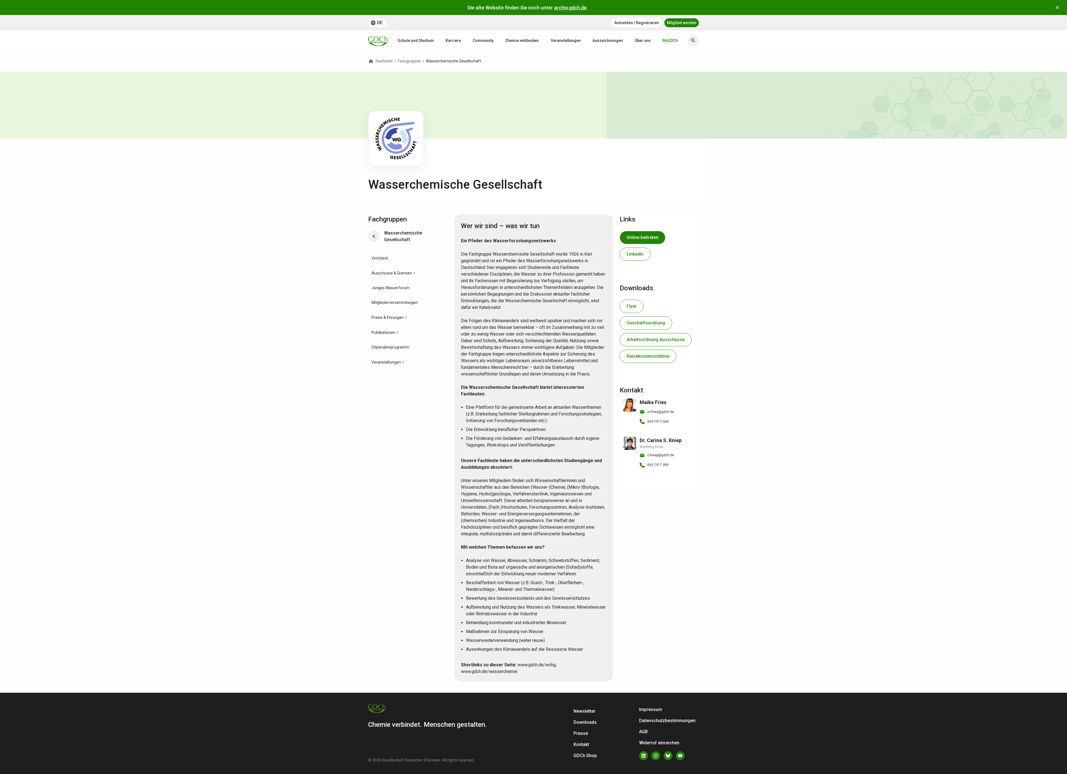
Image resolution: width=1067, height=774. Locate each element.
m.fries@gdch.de (660, 412)
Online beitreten (643, 237)
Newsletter (584, 711)
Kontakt (581, 744)
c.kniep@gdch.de (660, 455)
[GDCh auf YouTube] (680, 755)
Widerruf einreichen (659, 742)
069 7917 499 (658, 465)
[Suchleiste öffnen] (693, 40)
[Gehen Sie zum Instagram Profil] (655, 755)
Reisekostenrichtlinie (648, 356)
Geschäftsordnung (646, 323)
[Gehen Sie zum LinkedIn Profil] (643, 755)
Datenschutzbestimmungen (667, 720)
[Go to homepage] (378, 40)
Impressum (650, 709)
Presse (581, 733)
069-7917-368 (658, 421)
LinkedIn (635, 254)
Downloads (585, 722)
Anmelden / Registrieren (636, 23)
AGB (643, 731)
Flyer (632, 306)
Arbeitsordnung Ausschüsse (656, 339)
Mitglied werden (681, 23)
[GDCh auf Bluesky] (668, 755)
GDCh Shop (585, 755)
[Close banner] (1057, 7)
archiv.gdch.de (570, 8)
